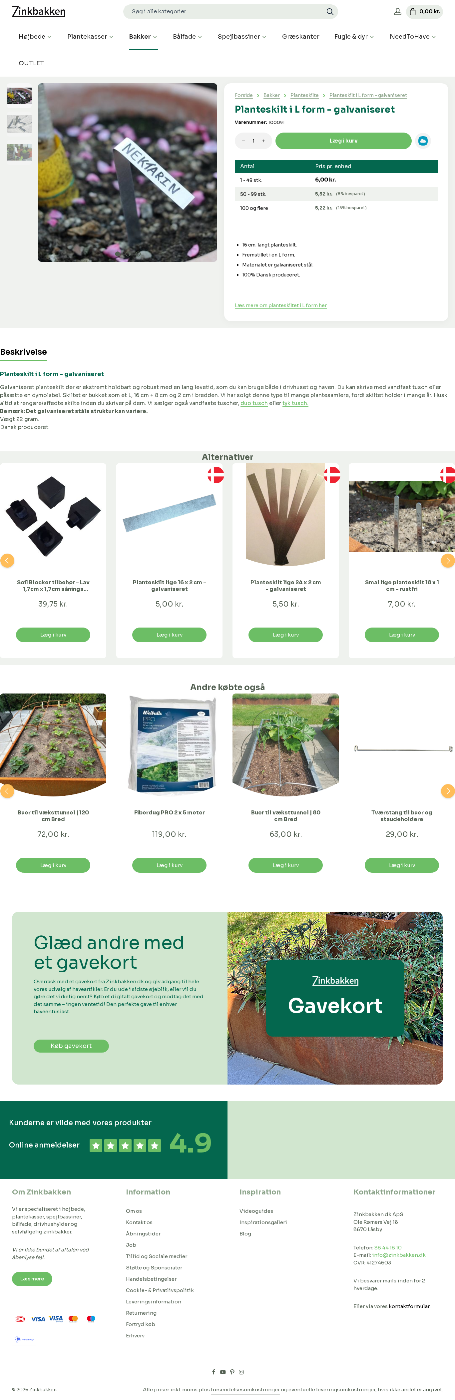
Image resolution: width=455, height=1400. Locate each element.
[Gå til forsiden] (38, 12)
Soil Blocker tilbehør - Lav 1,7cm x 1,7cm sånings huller (53, 586)
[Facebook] (214, 1373)
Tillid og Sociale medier (156, 1256)
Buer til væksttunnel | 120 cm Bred (53, 816)
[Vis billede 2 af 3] (127, 253)
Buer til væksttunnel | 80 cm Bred (285, 816)
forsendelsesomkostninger (245, 1389)
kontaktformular (409, 1306)
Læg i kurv (344, 140)
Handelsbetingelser (151, 1279)
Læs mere (32, 1279)
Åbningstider (143, 1233)
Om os (134, 1211)
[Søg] (330, 11)
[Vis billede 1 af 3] (117, 253)
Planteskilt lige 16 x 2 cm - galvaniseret (169, 586)
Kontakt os (139, 1222)
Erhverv (135, 1335)
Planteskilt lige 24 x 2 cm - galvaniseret (285, 586)
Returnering (141, 1313)
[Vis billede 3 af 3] (138, 253)
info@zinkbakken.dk (399, 1255)
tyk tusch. (295, 403)
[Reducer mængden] (243, 141)
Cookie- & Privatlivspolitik (160, 1290)
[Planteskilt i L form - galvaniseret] (127, 172)
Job (131, 1245)
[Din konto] (397, 12)
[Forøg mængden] (263, 141)
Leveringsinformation (153, 1301)
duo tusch (254, 403)
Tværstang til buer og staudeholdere (401, 816)
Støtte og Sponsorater (154, 1267)
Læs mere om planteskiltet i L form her (281, 305)
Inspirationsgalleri (263, 1222)
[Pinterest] (232, 1373)
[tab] (23, 352)
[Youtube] (223, 1373)
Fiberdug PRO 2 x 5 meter (169, 812)
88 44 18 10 (388, 1247)
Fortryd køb (140, 1324)
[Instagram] (241, 1373)
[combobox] (223, 11)
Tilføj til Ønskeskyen (423, 141)
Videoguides (256, 1211)
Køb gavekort (71, 1046)
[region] (112, 172)
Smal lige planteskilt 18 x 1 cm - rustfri (402, 586)
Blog (245, 1233)
